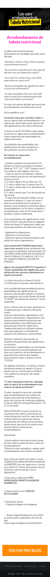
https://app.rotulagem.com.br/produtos (23, 523)
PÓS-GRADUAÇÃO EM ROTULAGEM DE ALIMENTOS (21, 480)
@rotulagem (17, 504)
